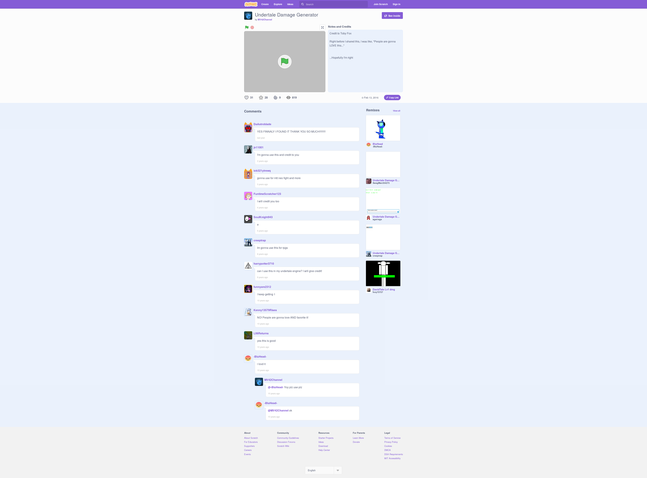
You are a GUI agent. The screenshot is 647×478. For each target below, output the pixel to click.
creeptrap (260, 240)
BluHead (378, 144)
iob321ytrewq (262, 170)
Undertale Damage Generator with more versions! (386, 253)
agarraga (377, 219)
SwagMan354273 (381, 182)
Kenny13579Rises (265, 310)
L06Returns (261, 333)
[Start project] (247, 27)
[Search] (302, 4)
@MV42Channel (278, 410)
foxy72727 (378, 292)
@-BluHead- (275, 387)
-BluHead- (260, 356)
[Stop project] (252, 27)
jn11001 (259, 147)
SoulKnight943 (263, 217)
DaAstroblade (262, 124)
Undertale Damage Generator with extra (386, 216)
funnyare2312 (262, 287)
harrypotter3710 (264, 263)
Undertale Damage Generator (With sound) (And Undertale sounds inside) (386, 180)
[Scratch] (251, 4)
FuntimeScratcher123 (267, 194)
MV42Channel (265, 19)
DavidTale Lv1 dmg (384, 289)
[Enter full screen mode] (322, 27)
